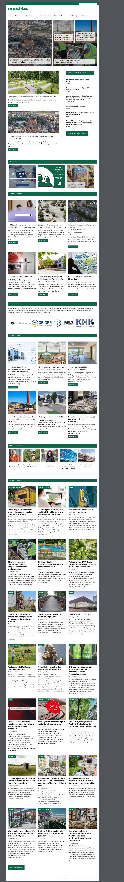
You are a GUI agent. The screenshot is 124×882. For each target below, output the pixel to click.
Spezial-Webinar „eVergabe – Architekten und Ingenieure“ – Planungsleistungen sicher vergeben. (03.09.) (79, 122)
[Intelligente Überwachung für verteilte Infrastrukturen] (52, 709)
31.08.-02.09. (70, 102)
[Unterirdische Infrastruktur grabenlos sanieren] (83, 497)
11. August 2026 (74, 843)
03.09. (68, 126)
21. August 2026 (13, 571)
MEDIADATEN (66, 879)
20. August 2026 (74, 569)
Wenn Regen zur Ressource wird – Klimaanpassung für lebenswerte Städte (20, 511)
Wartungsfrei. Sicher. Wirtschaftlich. (52, 417)
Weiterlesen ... (13, 242)
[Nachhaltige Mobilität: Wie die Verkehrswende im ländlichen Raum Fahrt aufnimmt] (22, 765)
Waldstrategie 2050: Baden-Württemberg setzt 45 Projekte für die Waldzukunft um (82, 564)
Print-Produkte (58, 16)
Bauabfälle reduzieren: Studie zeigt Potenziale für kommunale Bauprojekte (81, 419)
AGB (89, 879)
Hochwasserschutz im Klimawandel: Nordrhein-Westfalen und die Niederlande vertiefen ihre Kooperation (81, 836)
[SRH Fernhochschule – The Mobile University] (91, 455)
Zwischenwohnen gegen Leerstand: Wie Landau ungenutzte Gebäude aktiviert (30, 61)
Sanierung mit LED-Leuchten (81, 614)
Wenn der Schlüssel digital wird (20, 277)
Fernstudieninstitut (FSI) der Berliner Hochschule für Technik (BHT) (18, 467)
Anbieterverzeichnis (44, 16)
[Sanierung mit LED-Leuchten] (83, 601)
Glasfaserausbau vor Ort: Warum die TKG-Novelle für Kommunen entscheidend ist (82, 780)
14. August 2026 (13, 786)
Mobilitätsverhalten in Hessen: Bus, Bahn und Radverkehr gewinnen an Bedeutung (85, 36)
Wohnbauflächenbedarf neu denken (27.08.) (78, 80)
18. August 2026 (44, 672)
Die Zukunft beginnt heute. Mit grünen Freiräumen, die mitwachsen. (52, 226)
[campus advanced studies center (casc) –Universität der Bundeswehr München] (36, 455)
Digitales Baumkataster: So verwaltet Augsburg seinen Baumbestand (63, 37)
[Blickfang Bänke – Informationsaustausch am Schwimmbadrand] (52, 549)
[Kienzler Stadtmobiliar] (47, 323)
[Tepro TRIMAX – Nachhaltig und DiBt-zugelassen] (52, 601)
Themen (17, 16)
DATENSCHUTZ (83, 879)
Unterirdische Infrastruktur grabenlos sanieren (81, 510)
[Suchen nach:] (88, 4)
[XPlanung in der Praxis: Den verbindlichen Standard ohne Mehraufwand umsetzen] (52, 497)
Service (84, 16)
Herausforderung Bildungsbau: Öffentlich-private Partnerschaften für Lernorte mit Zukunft (51, 279)
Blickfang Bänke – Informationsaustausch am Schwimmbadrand (50, 564)
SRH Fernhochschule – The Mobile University (91, 466)
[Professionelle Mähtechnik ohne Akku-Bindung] (22, 654)
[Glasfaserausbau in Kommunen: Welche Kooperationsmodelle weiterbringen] (22, 549)
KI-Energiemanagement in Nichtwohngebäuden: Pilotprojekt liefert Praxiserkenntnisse (80, 670)
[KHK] (26, 323)
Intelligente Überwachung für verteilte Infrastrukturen (51, 722)
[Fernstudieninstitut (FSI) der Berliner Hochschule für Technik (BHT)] (17, 455)
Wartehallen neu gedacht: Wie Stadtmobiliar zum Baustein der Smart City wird (21, 833)
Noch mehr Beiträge (16, 867)
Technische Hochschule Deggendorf (73, 466)
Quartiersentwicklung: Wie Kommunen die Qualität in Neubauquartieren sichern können (20, 618)
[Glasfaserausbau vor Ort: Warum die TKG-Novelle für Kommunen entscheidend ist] (83, 765)
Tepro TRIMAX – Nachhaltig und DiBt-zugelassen (50, 615)
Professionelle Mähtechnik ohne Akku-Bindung (20, 668)
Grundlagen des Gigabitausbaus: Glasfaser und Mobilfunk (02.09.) (80, 113)
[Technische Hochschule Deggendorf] (73, 455)
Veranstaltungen (73, 16)
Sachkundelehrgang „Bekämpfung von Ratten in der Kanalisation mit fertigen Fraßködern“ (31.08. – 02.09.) (79, 98)
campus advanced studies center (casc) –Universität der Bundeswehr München (36, 468)
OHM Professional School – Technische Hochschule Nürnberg (54, 467)
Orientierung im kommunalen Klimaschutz (79, 278)
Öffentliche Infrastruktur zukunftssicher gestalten (49, 668)
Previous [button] (12, 323)
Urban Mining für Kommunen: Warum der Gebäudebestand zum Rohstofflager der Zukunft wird (52, 782)
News (9, 16)
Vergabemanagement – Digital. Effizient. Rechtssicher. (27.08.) (79, 89)
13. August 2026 (74, 786)
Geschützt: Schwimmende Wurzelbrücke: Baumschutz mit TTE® (32, 97)
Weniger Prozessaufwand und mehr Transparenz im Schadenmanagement (82, 227)
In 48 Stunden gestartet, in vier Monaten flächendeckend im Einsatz (22, 226)
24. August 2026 (13, 517)
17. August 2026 (74, 676)
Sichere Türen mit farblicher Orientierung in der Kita (79, 368)
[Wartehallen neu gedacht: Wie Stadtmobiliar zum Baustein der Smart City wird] (22, 818)
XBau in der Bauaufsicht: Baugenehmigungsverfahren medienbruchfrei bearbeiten (19, 369)
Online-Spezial (29, 16)
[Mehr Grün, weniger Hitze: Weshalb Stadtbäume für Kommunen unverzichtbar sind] (83, 709)
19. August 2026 (13, 672)
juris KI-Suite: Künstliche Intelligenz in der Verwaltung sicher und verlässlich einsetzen (21, 725)
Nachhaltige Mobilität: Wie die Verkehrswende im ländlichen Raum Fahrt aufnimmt (21, 780)
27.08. (68, 83)
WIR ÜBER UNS (57, 879)
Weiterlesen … (13, 105)
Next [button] (93, 323)
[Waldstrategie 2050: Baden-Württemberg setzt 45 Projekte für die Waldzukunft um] (83, 549)
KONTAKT (94, 879)
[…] (17, 534)
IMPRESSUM (75, 879)
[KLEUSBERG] (69, 323)
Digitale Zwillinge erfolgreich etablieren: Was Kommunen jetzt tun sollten (51, 833)
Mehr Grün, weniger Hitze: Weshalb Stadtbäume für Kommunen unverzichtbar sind (82, 724)
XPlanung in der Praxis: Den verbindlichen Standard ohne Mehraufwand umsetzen (51, 511)
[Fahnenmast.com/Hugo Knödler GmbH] (90, 323)
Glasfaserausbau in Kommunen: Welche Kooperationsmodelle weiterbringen (68, 61)
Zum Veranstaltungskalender (77, 133)
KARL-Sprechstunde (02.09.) (75, 106)
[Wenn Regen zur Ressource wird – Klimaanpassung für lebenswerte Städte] (22, 497)
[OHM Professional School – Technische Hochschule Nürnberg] (54, 455)
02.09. (68, 108)
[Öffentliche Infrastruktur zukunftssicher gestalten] (52, 654)
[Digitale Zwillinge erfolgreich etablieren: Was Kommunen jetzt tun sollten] (52, 818)
